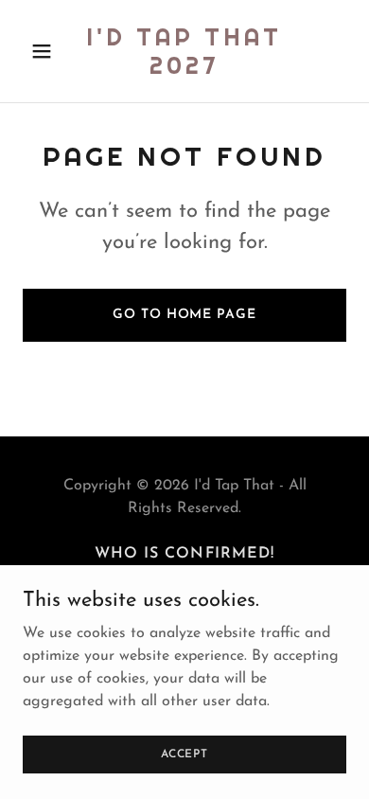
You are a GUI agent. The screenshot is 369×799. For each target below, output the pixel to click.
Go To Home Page (184, 315)
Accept (184, 753)
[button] (47, 51)
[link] (184, 70)
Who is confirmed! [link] (184, 553)
